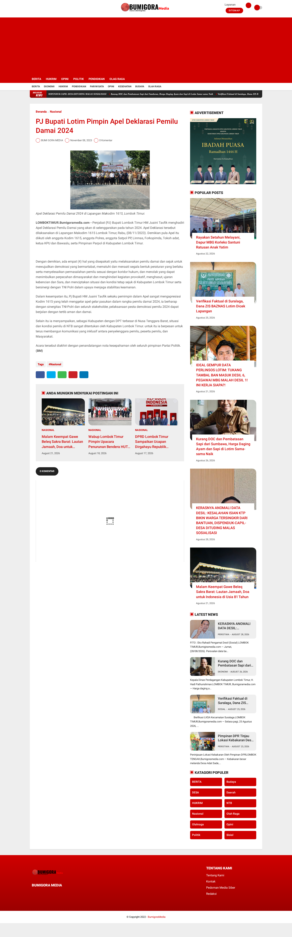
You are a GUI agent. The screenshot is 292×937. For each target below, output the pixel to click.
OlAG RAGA (117, 79)
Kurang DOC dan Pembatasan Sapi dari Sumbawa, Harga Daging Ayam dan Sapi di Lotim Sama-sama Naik (141, 94)
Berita (36, 86)
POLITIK (78, 79)
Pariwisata (97, 86)
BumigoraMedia (156, 916)
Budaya (139, 86)
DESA (195, 792)
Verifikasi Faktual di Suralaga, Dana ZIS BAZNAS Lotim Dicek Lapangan (232, 94)
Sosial (221, 709)
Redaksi (211, 894)
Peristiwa (223, 634)
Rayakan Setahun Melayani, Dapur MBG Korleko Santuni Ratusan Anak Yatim (218, 242)
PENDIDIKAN (97, 79)
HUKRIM (51, 79)
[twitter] (36, 8)
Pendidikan (79, 86)
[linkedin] (83, 374)
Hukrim (63, 86)
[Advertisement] (146, 45)
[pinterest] (73, 374)
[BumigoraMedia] (145, 13)
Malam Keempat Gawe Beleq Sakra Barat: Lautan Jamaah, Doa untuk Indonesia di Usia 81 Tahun (63, 441)
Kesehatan (124, 86)
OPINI (65, 79)
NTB (229, 803)
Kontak (211, 881)
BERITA (36, 79)
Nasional (56, 111)
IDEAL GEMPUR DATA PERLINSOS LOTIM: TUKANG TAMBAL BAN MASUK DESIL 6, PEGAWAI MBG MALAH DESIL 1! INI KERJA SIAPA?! (222, 375)
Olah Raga (154, 86)
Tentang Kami (215, 875)
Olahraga (198, 824)
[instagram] (42, 8)
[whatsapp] (62, 374)
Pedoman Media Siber (220, 887)
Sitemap (234, 10)
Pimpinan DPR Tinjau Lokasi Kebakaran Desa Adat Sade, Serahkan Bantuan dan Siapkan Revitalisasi (235, 738)
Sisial (229, 834)
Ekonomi (49, 86)
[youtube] (47, 8)
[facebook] (31, 8)
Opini (111, 86)
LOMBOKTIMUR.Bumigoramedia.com (63, 222)
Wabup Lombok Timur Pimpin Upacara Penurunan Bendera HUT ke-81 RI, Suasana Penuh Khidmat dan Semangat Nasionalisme (108, 441)
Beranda (41, 111)
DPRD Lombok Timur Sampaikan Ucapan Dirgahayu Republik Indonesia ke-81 (151, 441)
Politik (196, 834)
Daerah (231, 792)
